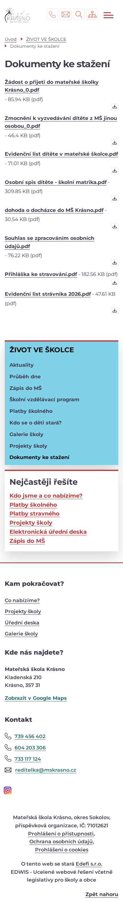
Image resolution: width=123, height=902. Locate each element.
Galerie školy (26, 434)
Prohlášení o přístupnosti (61, 834)
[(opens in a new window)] (61, 791)
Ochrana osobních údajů (61, 842)
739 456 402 (52, 14)
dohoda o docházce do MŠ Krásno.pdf (54, 210)
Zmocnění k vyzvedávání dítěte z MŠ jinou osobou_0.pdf (61, 122)
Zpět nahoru (101, 894)
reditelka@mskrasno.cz (65, 14)
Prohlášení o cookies (61, 850)
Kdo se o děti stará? (35, 423)
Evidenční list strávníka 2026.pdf (48, 294)
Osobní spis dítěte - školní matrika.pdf (56, 182)
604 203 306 (30, 748)
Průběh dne (25, 377)
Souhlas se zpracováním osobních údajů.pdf (49, 242)
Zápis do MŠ (25, 388)
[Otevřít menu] (108, 15)
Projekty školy (28, 446)
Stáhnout (113, 108)
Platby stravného (34, 513)
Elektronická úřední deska (48, 531)
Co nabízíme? (22, 600)
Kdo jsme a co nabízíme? (46, 495)
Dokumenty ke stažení (39, 457)
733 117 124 (28, 759)
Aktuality (21, 365)
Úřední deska (22, 623)
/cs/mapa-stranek (92, 14)
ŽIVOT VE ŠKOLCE (41, 350)
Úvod (10, 39)
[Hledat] (79, 14)
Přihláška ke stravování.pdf (41, 274)
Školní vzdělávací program (44, 399)
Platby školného (30, 411)
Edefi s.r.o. (89, 864)
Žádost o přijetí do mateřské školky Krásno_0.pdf (52, 86)
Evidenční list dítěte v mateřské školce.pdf (61, 154)
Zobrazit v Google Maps (36, 698)
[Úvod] (17, 15)
